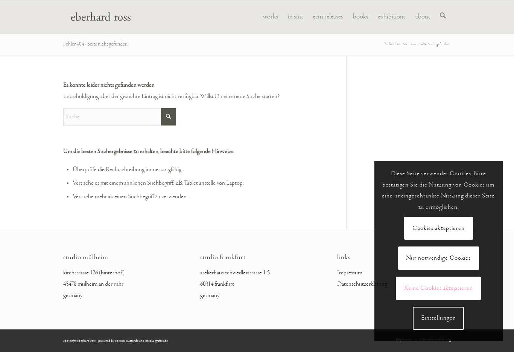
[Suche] (443, 17)
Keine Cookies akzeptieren (438, 288)
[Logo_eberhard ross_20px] (97, 17)
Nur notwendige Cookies (438, 258)
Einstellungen (438, 318)
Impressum (349, 272)
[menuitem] (270, 17)
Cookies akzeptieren (438, 228)
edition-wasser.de (126, 341)
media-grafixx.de (156, 341)
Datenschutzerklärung (362, 284)
